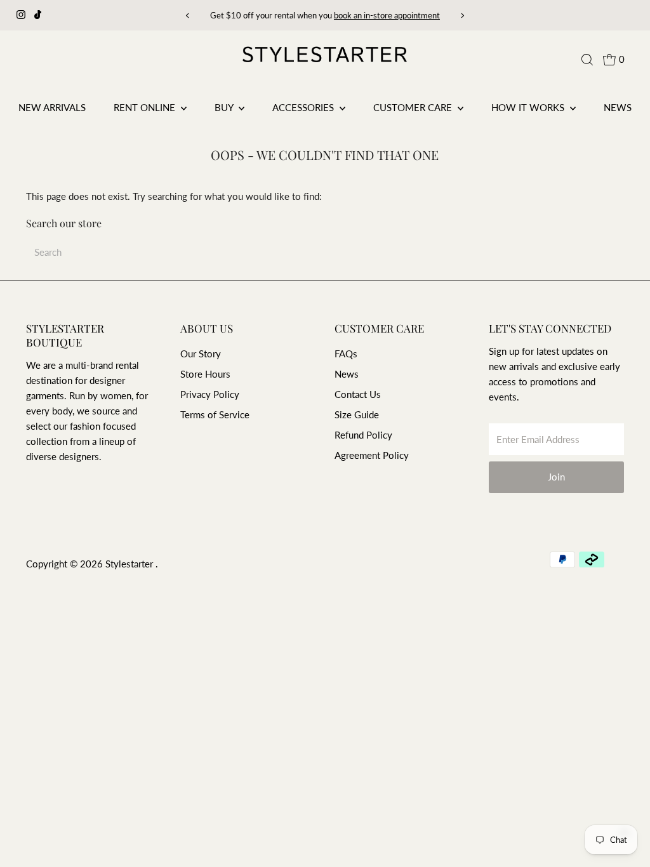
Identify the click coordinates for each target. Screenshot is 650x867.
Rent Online (146, 107)
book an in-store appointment (387, 15)
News (618, 107)
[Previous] (188, 15)
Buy (225, 107)
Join (556, 476)
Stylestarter (130, 563)
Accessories (304, 107)
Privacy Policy (209, 394)
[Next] (462, 15)
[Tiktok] (37, 15)
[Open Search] (587, 59)
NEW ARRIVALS (52, 107)
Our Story (200, 353)
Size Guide (357, 414)
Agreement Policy (372, 455)
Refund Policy (363, 434)
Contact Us (358, 394)
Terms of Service (214, 414)
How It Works (529, 107)
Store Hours (205, 374)
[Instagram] (21, 15)
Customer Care (413, 107)
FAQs (346, 353)
